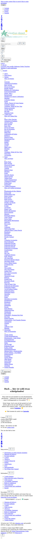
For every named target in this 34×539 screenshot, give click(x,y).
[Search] (19, 43)
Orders (22, 66)
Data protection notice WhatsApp (13, 478)
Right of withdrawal (10, 483)
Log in (3, 63)
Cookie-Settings (9, 476)
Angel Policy (8, 464)
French (6, 11)
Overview (4, 66)
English (6, 10)
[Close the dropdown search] (23, 43)
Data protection (8, 484)
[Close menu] (5, 80)
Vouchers (27, 66)
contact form (10, 427)
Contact (6, 457)
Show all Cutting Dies (10, 116)
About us (7, 459)
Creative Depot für (9, 461)
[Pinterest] (2, 19)
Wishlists (3, 68)
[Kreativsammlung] (2, 29)
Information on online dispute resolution (15, 452)
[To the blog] (2, 27)
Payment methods (9, 456)
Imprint (6, 488)
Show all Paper (8, 158)
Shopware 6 (18, 533)
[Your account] (2, 56)
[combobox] (9, 44)
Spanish (6, 13)
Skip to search (17, 1)
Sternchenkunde (9, 467)
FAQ (5, 465)
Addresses (17, 66)
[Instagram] (2, 17)
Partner (6, 462)
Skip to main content (7, 1)
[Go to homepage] (14, 37)
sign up (4, 65)
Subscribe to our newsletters (9, 497)
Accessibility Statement (11, 481)
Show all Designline (10, 331)
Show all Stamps (9, 78)
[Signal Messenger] (2, 24)
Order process (8, 480)
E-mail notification (11, 68)
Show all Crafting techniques (12, 188)
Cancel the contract (9, 518)
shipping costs (19, 523)
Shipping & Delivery (10, 454)
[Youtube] (2, 26)
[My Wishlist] (2, 54)
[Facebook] (2, 16)
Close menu (7, 60)
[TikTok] (2, 21)
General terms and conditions (12, 486)
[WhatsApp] (2, 22)
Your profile (10, 66)
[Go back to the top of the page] (2, 535)
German (6, 8)
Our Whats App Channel (11, 469)
